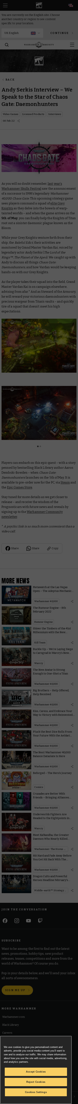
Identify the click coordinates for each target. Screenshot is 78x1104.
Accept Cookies (36, 1071)
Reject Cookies (35, 1082)
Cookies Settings (36, 1092)
